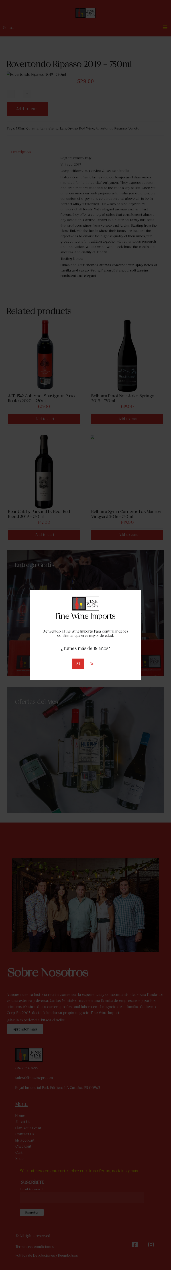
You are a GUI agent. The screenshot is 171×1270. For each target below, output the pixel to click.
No (92, 664)
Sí (78, 664)
